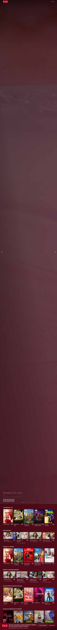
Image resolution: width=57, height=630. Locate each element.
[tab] (21, 502)
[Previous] (1, 252)
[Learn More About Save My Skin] (15, 542)
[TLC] (6, 2)
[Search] (51, 2)
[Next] (55, 252)
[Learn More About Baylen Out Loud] (54, 542)
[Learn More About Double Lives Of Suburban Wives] (28, 581)
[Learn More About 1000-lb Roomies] (41, 542)
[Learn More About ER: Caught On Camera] (28, 542)
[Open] (53, 2)
